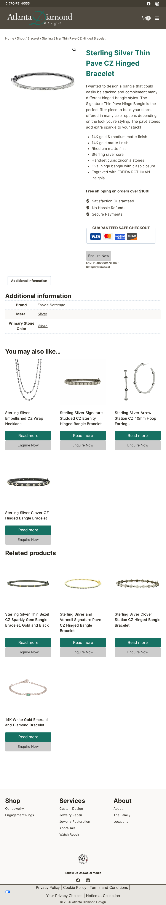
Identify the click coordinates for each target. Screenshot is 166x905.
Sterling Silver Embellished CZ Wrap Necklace (24, 418)
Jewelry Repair (70, 815)
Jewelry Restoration (74, 821)
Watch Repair (69, 834)
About (118, 809)
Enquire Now (98, 256)
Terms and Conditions (109, 887)
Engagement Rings (19, 815)
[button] (74, 50)
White (43, 326)
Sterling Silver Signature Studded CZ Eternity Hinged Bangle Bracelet (81, 418)
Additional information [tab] (29, 281)
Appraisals (67, 828)
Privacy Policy (48, 887)
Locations (120, 821)
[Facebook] (148, 3)
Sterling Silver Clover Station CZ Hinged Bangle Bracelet (137, 619)
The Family (121, 815)
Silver (42, 314)
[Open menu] (157, 18)
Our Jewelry (14, 809)
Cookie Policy (74, 887)
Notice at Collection (103, 896)
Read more (28, 435)
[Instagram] (157, 3)
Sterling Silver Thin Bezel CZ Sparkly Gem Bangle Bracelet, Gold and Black (27, 619)
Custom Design (71, 809)
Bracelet (104, 266)
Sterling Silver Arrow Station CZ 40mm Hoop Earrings (135, 418)
